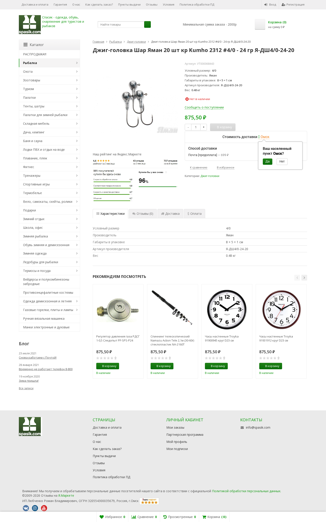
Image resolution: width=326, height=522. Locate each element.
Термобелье (32, 193)
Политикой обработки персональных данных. (246, 491)
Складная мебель (36, 123)
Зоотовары (31, 80)
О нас (76, 4)
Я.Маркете (66, 495)
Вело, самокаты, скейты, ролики (47, 201)
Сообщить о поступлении (204, 107)
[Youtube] (43, 508)
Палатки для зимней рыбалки (45, 115)
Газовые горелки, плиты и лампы (48, 310)
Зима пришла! (29, 381)
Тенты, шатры (33, 106)
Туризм (28, 89)
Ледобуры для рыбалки (40, 262)
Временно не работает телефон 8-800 (46, 369)
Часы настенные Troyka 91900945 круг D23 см (222, 338)
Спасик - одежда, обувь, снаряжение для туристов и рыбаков (63, 21)
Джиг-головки (209, 176)
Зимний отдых (33, 219)
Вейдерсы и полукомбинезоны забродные (46, 281)
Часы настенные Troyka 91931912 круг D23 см (276, 338)
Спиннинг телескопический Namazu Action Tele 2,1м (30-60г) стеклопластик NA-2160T (172, 340)
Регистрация (295, 4)
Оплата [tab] (196, 213)
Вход (272, 4)
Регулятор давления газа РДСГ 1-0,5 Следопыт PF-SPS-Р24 (117, 338)
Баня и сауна (32, 141)
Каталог (37, 44)
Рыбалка (30, 63)
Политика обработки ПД (197, 4)
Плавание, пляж (35, 158)
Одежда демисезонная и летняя (47, 301)
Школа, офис (33, 227)
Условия (168, 4)
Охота (28, 71)
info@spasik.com (258, 427)
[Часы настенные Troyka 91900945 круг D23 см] (227, 310)
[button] (297, 278)
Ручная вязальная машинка (44, 318)
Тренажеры (31, 175)
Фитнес (28, 167)
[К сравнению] (132, 366)
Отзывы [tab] (145, 213)
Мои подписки (177, 449)
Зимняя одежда (35, 253)
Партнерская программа (184, 434)
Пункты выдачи (129, 4)
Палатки (29, 97)
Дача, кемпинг (34, 132)
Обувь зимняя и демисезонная (46, 245)
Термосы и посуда (37, 271)
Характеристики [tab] (112, 213)
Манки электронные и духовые (46, 327)
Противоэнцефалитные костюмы (48, 292)
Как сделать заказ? (99, 4)
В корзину (109, 366)
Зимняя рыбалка (35, 236)
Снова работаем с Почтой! (38, 357)
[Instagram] (34, 508)
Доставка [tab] (172, 213)
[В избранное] (138, 366)
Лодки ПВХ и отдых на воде (44, 149)
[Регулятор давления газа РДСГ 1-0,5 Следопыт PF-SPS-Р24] (118, 310)
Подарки (29, 210)
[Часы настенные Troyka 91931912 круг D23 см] (281, 310)
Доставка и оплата (35, 4)
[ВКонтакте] (25, 508)
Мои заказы (175, 427)
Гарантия (60, 4)
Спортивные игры (36, 184)
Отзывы (151, 4)
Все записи (26, 388)
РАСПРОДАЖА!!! (34, 54)
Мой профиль (176, 442)
